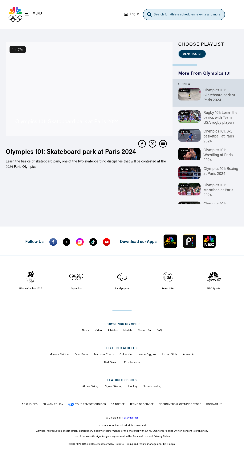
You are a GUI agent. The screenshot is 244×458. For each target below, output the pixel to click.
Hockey (133, 386)
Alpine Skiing (90, 386)
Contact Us (214, 404)
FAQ (159, 330)
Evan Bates (81, 354)
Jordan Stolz (169, 354)
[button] (192, 54)
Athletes (113, 330)
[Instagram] (80, 242)
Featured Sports (122, 380)
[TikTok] (93, 242)
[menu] (33, 14)
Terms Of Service (142, 404)
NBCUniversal (129, 418)
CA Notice (118, 404)
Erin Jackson (132, 362)
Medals (127, 330)
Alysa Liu (189, 354)
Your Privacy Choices (90, 404)
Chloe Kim (126, 354)
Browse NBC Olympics (122, 324)
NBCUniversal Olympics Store (180, 404)
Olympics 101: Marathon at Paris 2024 (218, 190)
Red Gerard (111, 362)
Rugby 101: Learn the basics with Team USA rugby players (220, 118)
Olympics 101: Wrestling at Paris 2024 (218, 155)
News (85, 330)
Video (98, 330)
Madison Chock (104, 354)
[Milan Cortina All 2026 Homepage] (15, 14)
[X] (66, 242)
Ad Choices (30, 404)
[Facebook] (53, 242)
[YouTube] (106, 242)
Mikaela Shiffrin (59, 354)
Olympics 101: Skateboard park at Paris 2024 (219, 95)
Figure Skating (113, 386)
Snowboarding (152, 386)
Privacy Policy (53, 404)
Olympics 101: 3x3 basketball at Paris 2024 (218, 136)
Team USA (144, 330)
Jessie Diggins (147, 354)
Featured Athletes (122, 348)
